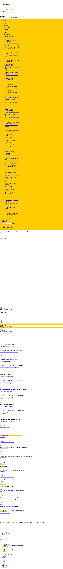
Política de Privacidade (6, 531)
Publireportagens (9, 32)
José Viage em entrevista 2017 (11, 102)
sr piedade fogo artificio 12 (5, 439)
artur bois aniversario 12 (5, 513)
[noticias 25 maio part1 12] (12, 134)
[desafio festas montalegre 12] (7, 442)
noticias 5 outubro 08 (9, 146)
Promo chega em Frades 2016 (11, 167)
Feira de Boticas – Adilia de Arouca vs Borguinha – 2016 (11, 493)
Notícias (6, 30)
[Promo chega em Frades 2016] (12, 165)
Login (4, 227)
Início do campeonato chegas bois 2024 (8, 404)
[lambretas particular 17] (12, 213)
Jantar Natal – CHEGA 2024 (5, 374)
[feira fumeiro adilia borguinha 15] (7, 477)
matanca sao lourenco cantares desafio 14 (8, 499)
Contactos (3, 221)
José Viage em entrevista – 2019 (11, 97)
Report (1, 329)
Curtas (6, 23)
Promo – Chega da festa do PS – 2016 (7, 486)
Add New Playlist (4, 342)
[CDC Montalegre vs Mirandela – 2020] (12, 64)
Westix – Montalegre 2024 (5, 412)
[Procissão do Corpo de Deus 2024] (12, 43)
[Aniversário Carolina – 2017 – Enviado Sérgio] (12, 208)
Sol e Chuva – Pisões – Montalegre (12, 163)
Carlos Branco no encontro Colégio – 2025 (10, 41)
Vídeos (3, 558)
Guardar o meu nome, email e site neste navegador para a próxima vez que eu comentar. (16, 456)
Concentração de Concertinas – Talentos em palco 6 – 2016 (11, 120)
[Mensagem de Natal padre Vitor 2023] (12, 52)
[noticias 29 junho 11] (12, 139)
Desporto (7, 25)
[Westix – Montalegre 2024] (7, 410)
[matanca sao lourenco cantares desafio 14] (7, 497)
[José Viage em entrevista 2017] (12, 100)
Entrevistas (7, 27)
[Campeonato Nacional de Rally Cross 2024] (7, 395)
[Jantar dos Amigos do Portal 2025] (12, 173)
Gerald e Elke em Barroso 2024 (6, 382)
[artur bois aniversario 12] (7, 510)
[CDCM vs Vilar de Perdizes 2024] (12, 60)
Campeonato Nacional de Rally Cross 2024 (9, 397)
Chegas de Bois (4, 220)
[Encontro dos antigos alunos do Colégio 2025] (12, 190)
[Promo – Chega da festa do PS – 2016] (7, 483)
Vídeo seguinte (2, 441)
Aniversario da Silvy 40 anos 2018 (12, 205)
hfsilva (2, 474)
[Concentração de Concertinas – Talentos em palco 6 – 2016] (12, 117)
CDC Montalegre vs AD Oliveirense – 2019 (10, 79)
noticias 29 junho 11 (9, 142)
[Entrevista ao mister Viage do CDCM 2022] (12, 83)
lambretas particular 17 (10, 216)
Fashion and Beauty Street (4, 427)
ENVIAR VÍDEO (2, 16)
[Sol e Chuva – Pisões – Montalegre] (12, 161)
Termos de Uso (4, 532)
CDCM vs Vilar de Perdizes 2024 (12, 63)
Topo (1, 539)
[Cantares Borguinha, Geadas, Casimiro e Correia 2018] (12, 112)
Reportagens (8, 34)
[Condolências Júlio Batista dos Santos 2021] (12, 198)
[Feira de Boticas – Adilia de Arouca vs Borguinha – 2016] (7, 490)
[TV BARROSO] (8, 17)
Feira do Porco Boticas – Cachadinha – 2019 (10, 110)
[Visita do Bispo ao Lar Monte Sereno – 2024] (12, 178)
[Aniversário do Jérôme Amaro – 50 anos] (12, 184)
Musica (6, 29)
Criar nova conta (9, 227)
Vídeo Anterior (2, 437)
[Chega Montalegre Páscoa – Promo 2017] (12, 150)
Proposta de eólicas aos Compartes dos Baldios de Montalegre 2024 (14, 389)
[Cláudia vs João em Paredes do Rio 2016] (12, 122)
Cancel (1, 307)
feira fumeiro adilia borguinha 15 (7, 479)
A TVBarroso (4, 20)
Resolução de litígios (5, 533)
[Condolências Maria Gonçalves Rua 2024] (12, 47)
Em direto (3, 21)
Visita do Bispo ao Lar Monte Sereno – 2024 (11, 181)
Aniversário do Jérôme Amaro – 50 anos (8, 359)
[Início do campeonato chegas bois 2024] (7, 402)
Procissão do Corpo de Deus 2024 (12, 45)
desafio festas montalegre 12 (6, 443)
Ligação (13, 528)
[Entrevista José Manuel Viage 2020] (12, 89)
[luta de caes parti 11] (7, 470)
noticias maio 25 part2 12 (10, 132)
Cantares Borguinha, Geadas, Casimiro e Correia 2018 (11, 115)
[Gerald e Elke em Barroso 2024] (7, 380)
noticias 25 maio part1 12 (10, 137)
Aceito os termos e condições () (8, 528)
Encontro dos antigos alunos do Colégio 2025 (9, 367)
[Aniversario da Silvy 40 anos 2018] (12, 203)
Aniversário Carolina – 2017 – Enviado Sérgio (11, 211)
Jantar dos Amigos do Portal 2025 (12, 175)
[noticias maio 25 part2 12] (12, 130)
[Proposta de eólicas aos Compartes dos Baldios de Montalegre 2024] (7, 387)
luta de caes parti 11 (4, 473)
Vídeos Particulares (9, 36)
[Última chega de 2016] (7, 463)
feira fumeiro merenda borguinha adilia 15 (9, 506)
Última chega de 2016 (4, 466)
